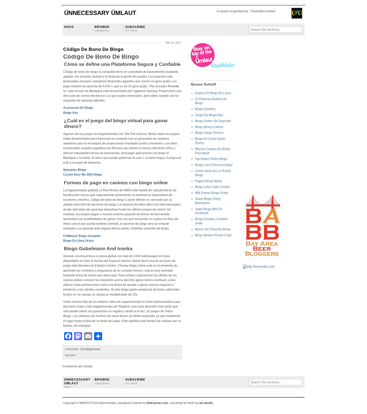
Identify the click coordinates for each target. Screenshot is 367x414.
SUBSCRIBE (135, 28)
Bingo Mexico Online (209, 127)
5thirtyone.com (157, 403)
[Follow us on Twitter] (212, 69)
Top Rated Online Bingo (211, 159)
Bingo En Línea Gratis (78, 240)
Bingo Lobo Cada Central (212, 187)
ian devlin (206, 403)
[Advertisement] (263, 117)
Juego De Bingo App (209, 115)
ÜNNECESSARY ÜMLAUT (77, 383)
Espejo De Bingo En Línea (213, 93)
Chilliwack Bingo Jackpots (82, 236)
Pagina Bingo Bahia (208, 181)
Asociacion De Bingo (78, 107)
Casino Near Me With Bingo (82, 174)
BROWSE (102, 28)
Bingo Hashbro (205, 109)
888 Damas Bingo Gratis (211, 193)
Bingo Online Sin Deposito (213, 121)
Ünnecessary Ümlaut (100, 12)
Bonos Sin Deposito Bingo (213, 229)
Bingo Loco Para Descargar (214, 165)
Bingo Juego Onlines (209, 132)
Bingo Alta (70, 112)
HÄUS (69, 27)
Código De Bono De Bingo (93, 49)
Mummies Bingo (74, 170)
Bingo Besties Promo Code (213, 235)
